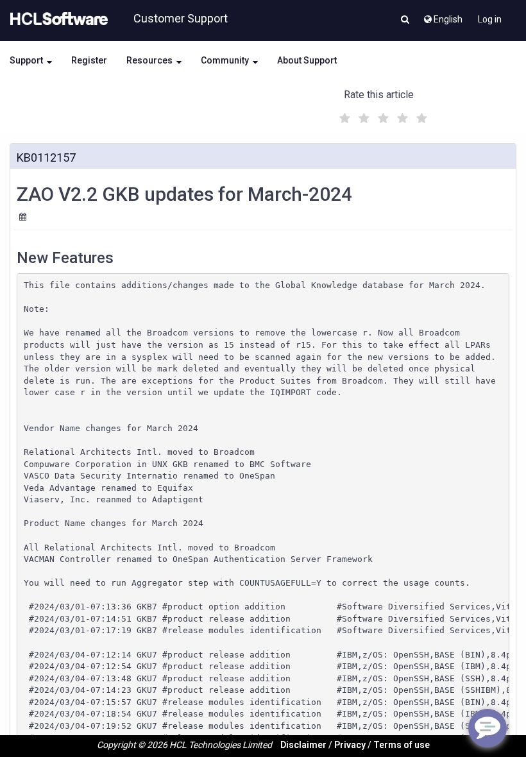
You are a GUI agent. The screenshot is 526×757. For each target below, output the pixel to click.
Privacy (350, 745)
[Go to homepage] (56, 19)
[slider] (381, 116)
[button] (405, 20)
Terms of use (401, 745)
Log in (490, 19)
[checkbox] (343, 115)
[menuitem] (442, 16)
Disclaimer (303, 745)
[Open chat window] (487, 728)
